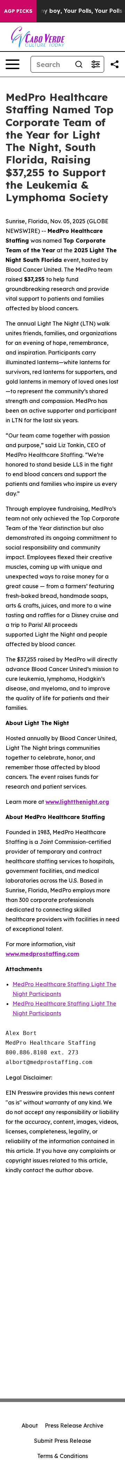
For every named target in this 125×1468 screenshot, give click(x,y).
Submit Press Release (62, 1440)
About (30, 1425)
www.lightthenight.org (77, 801)
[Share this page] (114, 64)
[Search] (78, 64)
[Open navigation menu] (12, 64)
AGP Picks (18, 11)
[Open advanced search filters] (95, 64)
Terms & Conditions (62, 1455)
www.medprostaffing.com (42, 953)
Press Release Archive (74, 1425)
